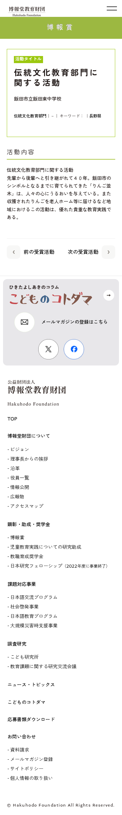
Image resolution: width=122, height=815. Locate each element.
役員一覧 (19, 478)
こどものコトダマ (26, 702)
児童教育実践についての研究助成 (45, 547)
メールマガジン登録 (31, 759)
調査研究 (16, 644)
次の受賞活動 (83, 252)
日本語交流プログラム (34, 597)
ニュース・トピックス (31, 685)
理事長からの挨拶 (29, 459)
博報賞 (17, 538)
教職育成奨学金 (26, 556)
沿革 (15, 468)
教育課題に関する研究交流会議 (43, 666)
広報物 (17, 497)
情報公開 (19, 487)
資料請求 (19, 750)
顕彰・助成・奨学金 (28, 524)
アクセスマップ (26, 506)
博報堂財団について (28, 436)
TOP (12, 419)
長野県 (95, 116)
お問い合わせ (21, 737)
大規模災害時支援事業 (34, 626)
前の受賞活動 (39, 252)
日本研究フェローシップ (60, 566)
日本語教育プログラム (34, 616)
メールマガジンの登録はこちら (74, 322)
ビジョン (19, 449)
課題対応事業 (21, 584)
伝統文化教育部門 (30, 116)
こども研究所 (24, 657)
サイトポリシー (26, 769)
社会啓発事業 (24, 607)
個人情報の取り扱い (31, 778)
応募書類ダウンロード (31, 719)
